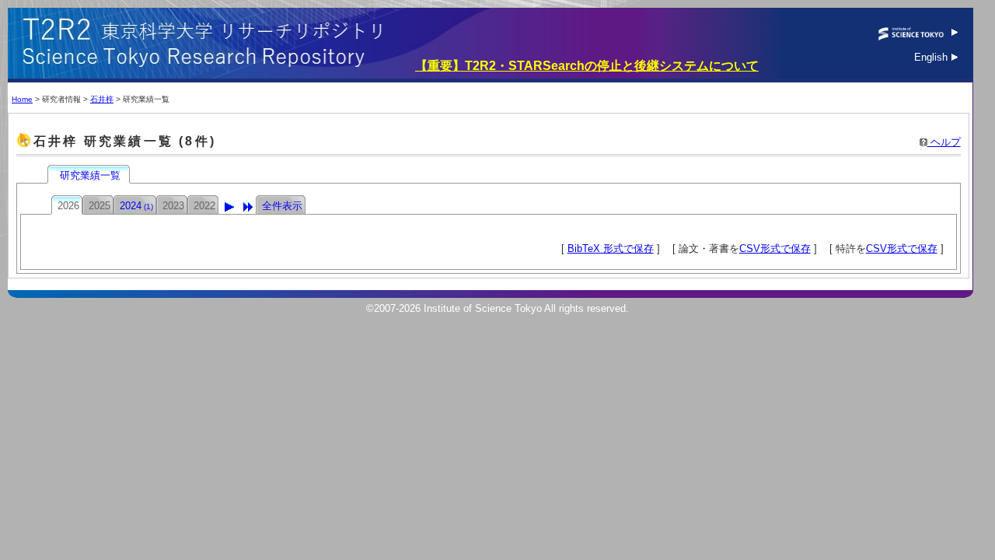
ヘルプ (944, 142)
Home (22, 99)
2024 (136, 206)
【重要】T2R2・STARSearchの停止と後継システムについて (587, 65)
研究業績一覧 (90, 175)
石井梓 (101, 99)
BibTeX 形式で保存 (610, 248)
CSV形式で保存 (775, 248)
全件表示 (282, 206)
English (932, 57)
